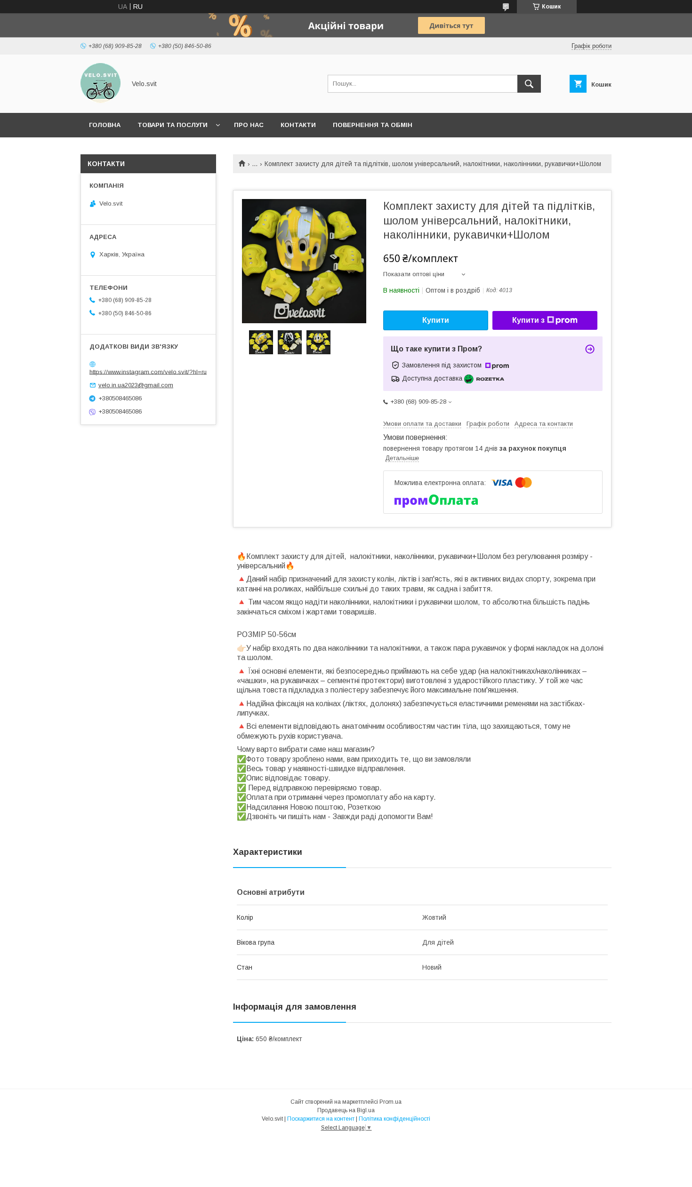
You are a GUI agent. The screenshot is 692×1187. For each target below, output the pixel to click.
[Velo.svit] (100, 100)
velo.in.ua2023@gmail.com (135, 385)
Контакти (298, 124)
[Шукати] (529, 84)
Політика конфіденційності (394, 1118)
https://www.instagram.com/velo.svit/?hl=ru (148, 371)
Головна (105, 124)
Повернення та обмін (372, 124)
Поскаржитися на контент (320, 1118)
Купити (435, 320)
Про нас (249, 124)
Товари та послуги (172, 124)
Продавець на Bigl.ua (346, 1110)
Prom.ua (390, 1102)
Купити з (528, 320)
